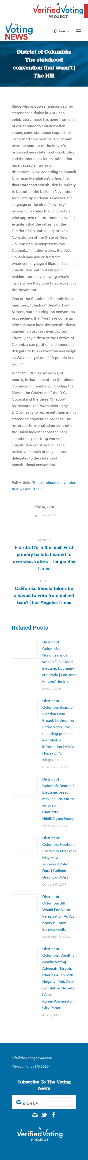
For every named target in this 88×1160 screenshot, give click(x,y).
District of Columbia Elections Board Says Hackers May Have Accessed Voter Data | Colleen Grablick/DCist (59, 857)
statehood (48, 515)
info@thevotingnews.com (32, 1057)
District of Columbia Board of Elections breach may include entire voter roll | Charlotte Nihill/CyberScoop (58, 799)
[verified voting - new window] (58, 18)
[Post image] (25, 649)
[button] (61, 31)
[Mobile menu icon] (78, 31)
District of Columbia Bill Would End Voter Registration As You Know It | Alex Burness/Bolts (58, 913)
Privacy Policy (23, 1066)
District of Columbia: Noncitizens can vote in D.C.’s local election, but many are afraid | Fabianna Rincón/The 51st (59, 662)
